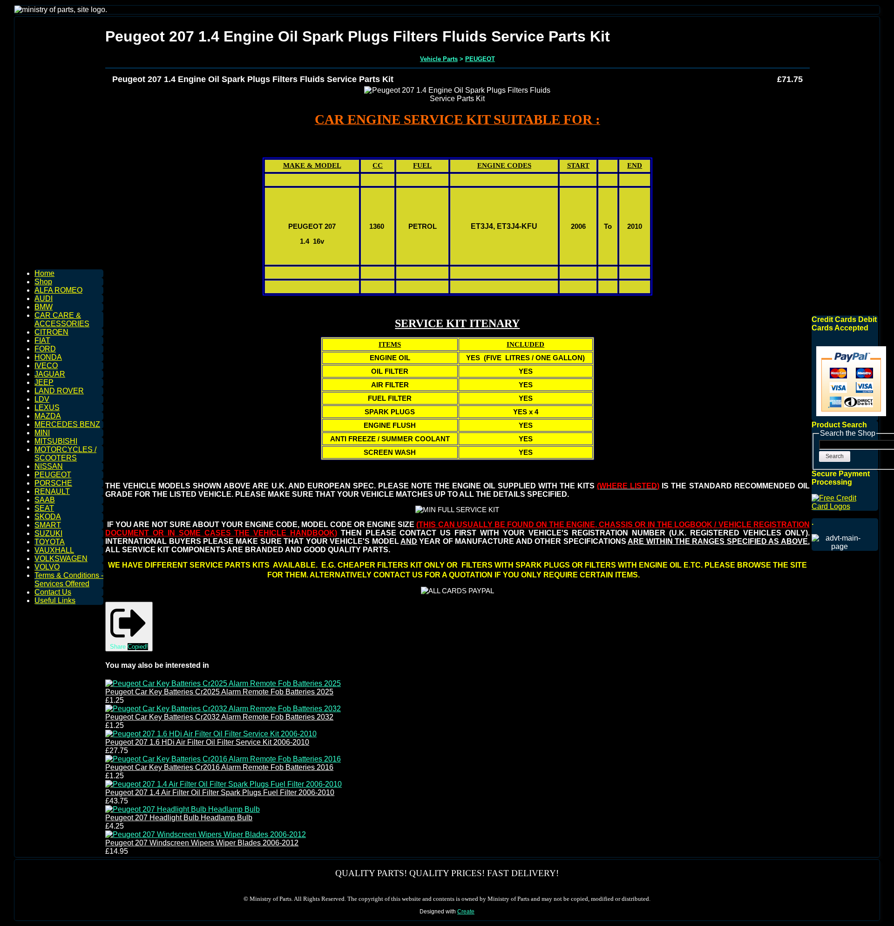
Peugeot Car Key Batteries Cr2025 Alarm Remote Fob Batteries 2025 (219, 692)
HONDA (48, 357)
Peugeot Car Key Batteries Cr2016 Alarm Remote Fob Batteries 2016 (219, 767)
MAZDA (47, 416)
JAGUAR (49, 374)
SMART (47, 525)
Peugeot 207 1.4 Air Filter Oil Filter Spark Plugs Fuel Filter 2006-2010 (219, 792)
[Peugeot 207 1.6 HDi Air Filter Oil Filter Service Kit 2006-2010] (211, 734)
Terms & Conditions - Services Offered (68, 579)
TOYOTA (49, 542)
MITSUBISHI (55, 441)
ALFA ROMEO (58, 290)
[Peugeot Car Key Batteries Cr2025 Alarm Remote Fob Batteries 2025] (223, 683)
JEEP (44, 382)
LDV (41, 399)
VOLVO (47, 567)
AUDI (43, 298)
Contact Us (52, 592)
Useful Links (54, 600)
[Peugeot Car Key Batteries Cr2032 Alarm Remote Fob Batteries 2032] (223, 709)
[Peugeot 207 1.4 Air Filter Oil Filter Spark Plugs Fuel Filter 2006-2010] (223, 784)
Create (465, 911)
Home (44, 273)
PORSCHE (53, 483)
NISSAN (48, 466)
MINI (42, 433)
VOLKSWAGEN (61, 558)
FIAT (42, 340)
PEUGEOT (52, 475)
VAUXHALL (54, 550)
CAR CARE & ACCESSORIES (61, 319)
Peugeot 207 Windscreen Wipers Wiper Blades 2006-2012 (201, 843)
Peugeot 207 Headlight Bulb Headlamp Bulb (178, 818)
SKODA (47, 517)
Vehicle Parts (439, 58)
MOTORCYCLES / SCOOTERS (65, 454)
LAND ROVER (59, 391)
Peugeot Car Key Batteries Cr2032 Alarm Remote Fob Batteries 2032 (219, 717)
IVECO (46, 366)
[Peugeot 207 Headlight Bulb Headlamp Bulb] (182, 809)
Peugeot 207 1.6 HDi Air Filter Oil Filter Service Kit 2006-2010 (207, 742)
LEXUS (47, 408)
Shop (43, 282)
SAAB (44, 500)
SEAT (44, 508)
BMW (43, 307)
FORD (45, 349)
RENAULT (52, 491)
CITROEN (51, 332)
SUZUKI (48, 533)
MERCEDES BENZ (67, 424)
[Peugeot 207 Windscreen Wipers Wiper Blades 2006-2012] (205, 834)
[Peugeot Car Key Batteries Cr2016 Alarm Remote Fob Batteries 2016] (223, 759)
